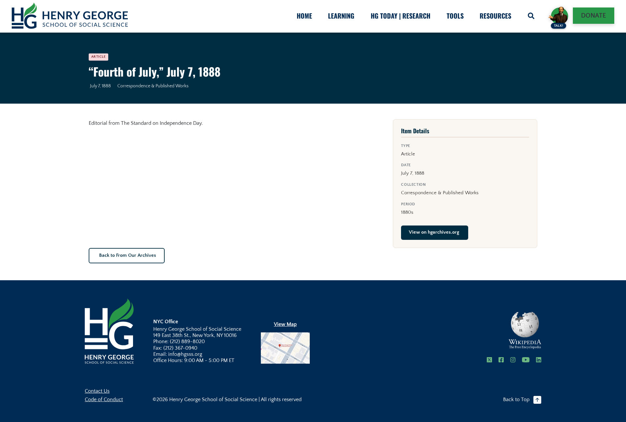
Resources (495, 16)
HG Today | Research (400, 16)
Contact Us (97, 391)
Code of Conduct (104, 399)
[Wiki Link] (525, 330)
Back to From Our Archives (127, 255)
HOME (304, 16)
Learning (341, 16)
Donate (593, 15)
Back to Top (516, 399)
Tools (455, 16)
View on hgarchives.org (434, 232)
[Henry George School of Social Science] (109, 331)
